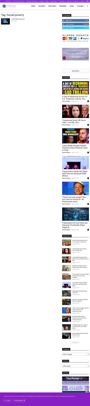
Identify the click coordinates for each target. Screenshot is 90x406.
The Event (41, 6)
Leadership (76, 1)
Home (33, 6)
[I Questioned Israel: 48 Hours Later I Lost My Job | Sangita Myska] (75, 111)
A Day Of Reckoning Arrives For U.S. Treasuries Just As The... (75, 98)
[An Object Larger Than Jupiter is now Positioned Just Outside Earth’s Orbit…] (66, 327)
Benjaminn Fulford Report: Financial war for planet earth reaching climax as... (79, 318)
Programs (62, 6)
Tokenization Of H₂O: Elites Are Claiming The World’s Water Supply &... (75, 225)
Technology (62, 1)
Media (47, 1)
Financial (69, 1)
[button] (87, 6)
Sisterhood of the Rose (31, 1)
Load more (75, 342)
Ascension (8, 1)
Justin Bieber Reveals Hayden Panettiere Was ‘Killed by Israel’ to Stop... (75, 148)
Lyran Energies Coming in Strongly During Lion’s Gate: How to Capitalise (80, 276)
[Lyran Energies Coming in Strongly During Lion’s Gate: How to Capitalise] (66, 276)
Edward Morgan (66, 101)
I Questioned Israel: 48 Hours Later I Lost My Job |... (74, 121)
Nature (82, 1)
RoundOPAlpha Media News (18, 19)
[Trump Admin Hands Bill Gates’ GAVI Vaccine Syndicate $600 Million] (75, 162)
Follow (86, 24)
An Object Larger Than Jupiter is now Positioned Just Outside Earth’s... (80, 326)
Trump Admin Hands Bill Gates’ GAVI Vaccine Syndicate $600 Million (75, 173)
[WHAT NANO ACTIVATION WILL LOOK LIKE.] (66, 293)
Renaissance (54, 1)
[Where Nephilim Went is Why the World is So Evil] (66, 336)
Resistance (52, 6)
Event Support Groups (18, 1)
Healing (41, 1)
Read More (75, 71)
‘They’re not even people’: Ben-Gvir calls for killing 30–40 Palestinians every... (74, 199)
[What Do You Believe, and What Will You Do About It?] (66, 302)
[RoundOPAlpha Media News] (5, 21)
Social (72, 6)
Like (87, 20)
